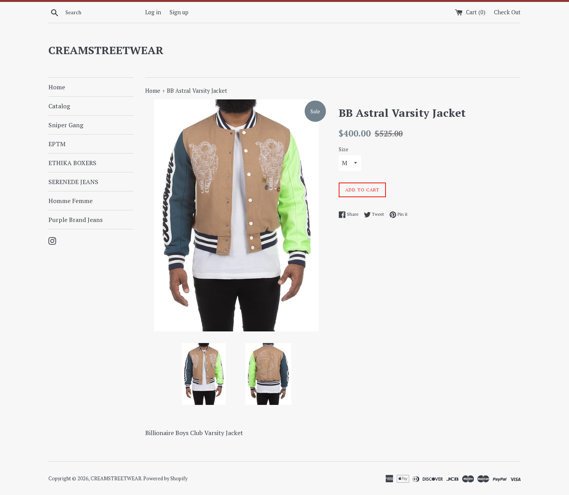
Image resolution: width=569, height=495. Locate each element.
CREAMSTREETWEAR (105, 50)
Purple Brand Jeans (75, 219)
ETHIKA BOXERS (72, 163)
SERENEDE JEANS (73, 182)
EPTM (56, 144)
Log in (153, 12)
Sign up (179, 12)
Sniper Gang (65, 125)
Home (56, 87)
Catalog (59, 106)
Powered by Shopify (165, 478)
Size (343, 149)
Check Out (507, 12)
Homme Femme (70, 200)
